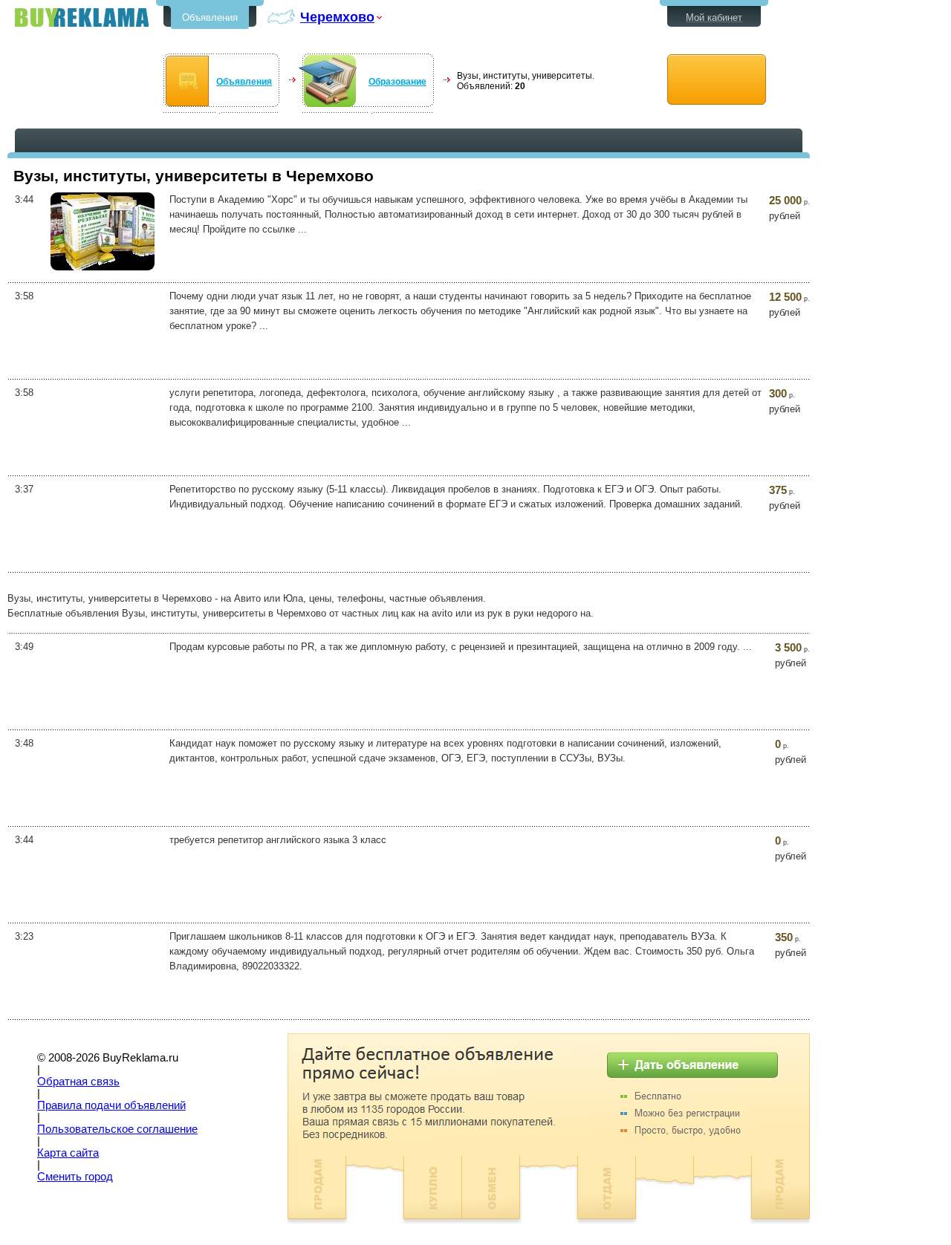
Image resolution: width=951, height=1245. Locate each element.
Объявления (210, 17)
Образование (397, 82)
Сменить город (75, 1177)
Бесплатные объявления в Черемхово (82, 17)
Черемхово (337, 17)
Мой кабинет (714, 17)
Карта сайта (68, 1153)
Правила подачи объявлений (111, 1105)
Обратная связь (78, 1082)
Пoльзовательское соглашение (117, 1129)
